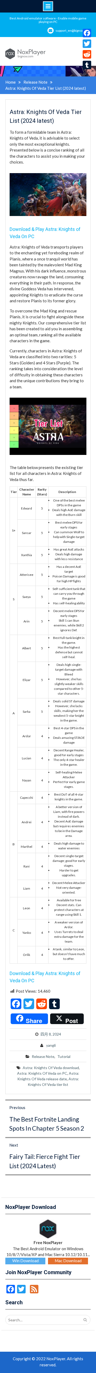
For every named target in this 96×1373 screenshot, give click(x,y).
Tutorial (63, 1056)
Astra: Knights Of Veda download (51, 1067)
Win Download (25, 1260)
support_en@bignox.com (73, 30)
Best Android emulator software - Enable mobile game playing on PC (48, 20)
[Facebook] (87, 33)
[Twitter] (87, 43)
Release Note (43, 1056)
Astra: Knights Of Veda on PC (42, 1073)
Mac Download (68, 1260)
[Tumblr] (87, 65)
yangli (51, 1045)
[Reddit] (87, 54)
